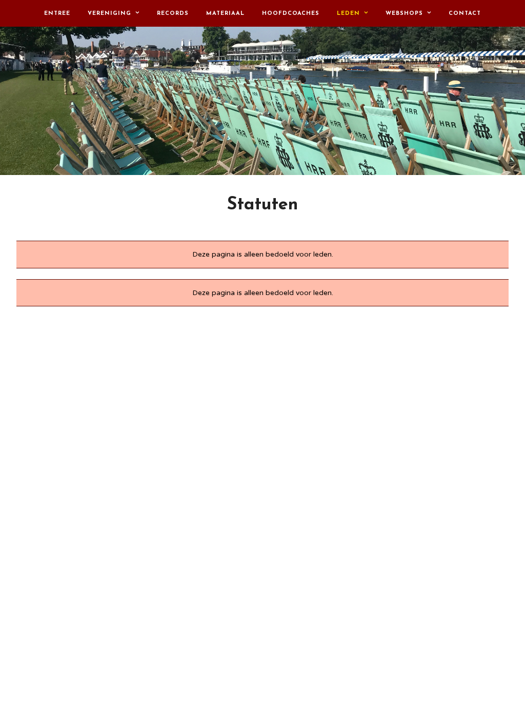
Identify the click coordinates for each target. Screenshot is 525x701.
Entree (57, 13)
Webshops (404, 13)
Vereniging (109, 13)
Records (173, 13)
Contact (465, 13)
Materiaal (225, 13)
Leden (348, 13)
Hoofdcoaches (290, 13)
